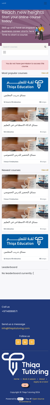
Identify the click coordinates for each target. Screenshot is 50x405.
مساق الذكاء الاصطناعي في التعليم (21, 125)
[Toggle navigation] (46, 3)
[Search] (45, 47)
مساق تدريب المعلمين (15, 95)
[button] (24, 385)
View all (44, 73)
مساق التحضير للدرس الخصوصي (20, 155)
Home (16, 379)
